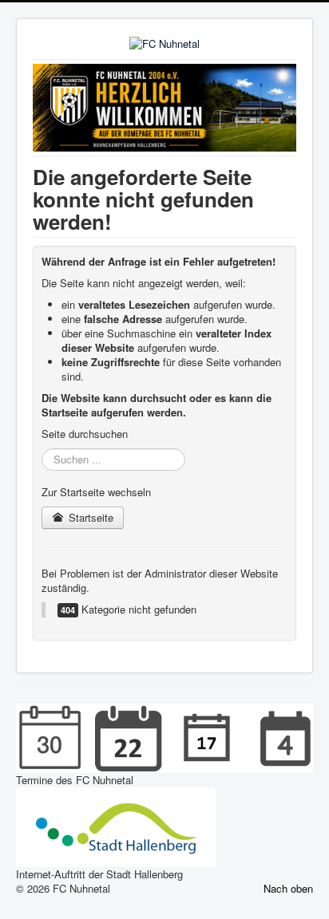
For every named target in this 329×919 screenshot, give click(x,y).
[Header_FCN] (164, 105)
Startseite (89, 517)
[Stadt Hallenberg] (116, 826)
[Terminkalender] (164, 736)
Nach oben (288, 888)
